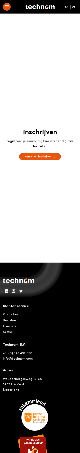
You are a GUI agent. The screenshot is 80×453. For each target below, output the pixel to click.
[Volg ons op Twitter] (21, 291)
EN (66, 7)
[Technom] (40, 6)
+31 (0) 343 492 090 (17, 353)
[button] (7, 7)
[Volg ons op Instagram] (13, 291)
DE (73, 7)
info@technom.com (18, 358)
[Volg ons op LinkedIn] (6, 291)
